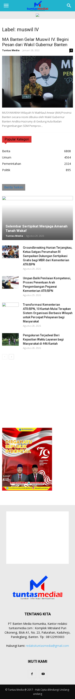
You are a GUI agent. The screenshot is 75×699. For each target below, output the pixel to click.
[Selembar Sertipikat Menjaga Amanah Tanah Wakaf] (37, 218)
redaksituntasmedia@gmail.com (47, 646)
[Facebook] (32, 674)
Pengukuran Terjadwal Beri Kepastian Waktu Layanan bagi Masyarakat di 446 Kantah (43, 339)
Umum (6, 157)
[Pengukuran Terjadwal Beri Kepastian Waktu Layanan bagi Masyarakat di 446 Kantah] (10, 339)
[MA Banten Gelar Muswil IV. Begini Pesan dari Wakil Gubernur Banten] (37, 82)
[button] (69, 5)
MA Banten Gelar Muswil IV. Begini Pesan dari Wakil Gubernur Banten (35, 42)
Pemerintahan (11, 164)
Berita (6, 151)
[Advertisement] (37, 392)
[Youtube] (43, 674)
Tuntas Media (11, 50)
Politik (6, 170)
